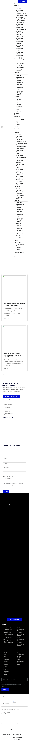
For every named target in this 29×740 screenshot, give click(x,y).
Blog (15, 115)
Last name (5, 458)
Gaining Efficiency (19, 69)
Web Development (19, 51)
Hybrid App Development (20, 23)
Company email (6, 467)
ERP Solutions (21, 636)
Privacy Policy (16, 736)
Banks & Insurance (19, 85)
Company (16, 96)
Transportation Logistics (21, 79)
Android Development (19, 9)
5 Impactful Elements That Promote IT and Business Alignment (14, 304)
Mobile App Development (20, 37)
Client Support (18, 128)
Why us (19, 111)
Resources (17, 116)
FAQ (18, 124)
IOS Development (19, 26)
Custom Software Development (21, 16)
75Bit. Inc (7, 734)
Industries (16, 72)
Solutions (16, 5)
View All (19, 57)
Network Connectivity (19, 44)
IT (4, 301)
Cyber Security (7, 632)
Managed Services (19, 33)
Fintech (19, 94)
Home (15, 4)
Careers (5, 657)
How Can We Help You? (8, 476)
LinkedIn (2, 724)
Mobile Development (19, 40)
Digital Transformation (20, 62)
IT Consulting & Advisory (21, 30)
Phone (4, 472)
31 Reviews (6, 703)
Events (19, 656)
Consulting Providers (19, 88)
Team (4, 656)
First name (5, 454)
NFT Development (19, 47)
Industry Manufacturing (20, 76)
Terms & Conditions (17, 734)
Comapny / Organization (8, 463)
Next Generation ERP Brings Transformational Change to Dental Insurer (12, 355)
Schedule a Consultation (20, 120)
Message (5, 480)
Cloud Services (21, 630)
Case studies (17, 113)
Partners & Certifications (19, 105)
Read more (6, 318)
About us (5, 652)
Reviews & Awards (19, 108)
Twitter (19, 724)
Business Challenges (19, 59)
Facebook (2, 729)
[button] (22, 1)
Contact (16, 126)
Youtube (11, 729)
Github (10, 724)
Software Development (19, 54)
